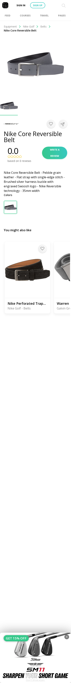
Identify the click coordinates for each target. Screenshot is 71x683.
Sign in (20, 5)
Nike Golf (28, 26)
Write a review (54, 153)
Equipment (10, 26)
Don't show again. (35, 680)
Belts (43, 26)
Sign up (37, 5)
